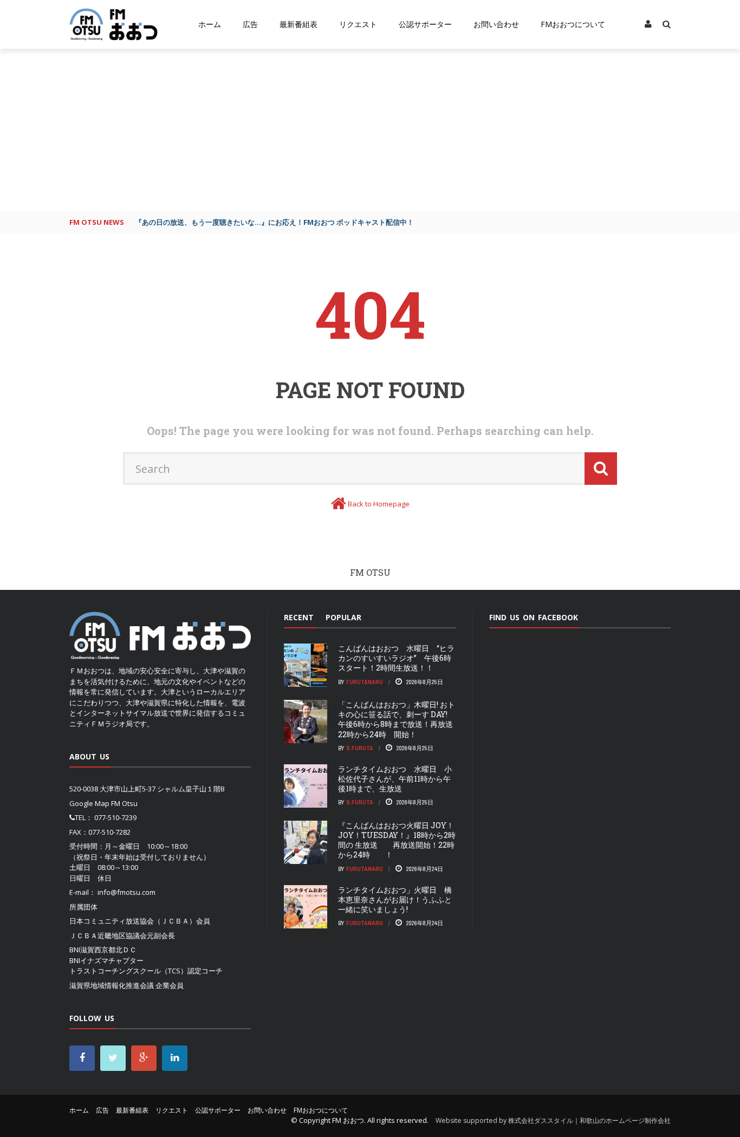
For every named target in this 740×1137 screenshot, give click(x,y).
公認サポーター (425, 24)
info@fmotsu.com (126, 892)
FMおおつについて (573, 24)
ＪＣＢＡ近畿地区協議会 (108, 935)
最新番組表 (298, 24)
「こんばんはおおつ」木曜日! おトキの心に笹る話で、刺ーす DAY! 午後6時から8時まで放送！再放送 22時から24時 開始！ (399, 719)
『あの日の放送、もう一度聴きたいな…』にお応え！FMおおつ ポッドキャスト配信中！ (274, 222)
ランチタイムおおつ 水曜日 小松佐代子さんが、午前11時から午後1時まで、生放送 (395, 779)
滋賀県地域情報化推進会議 (111, 985)
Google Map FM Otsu (103, 803)
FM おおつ (348, 1120)
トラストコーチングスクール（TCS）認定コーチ (146, 971)
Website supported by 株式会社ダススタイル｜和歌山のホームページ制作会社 (553, 1120)
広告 (250, 24)
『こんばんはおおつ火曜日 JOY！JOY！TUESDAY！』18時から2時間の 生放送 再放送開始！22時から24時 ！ (397, 840)
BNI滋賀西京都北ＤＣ (103, 949)
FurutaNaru (364, 682)
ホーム (209, 24)
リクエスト (358, 24)
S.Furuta (359, 748)
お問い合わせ (496, 24)
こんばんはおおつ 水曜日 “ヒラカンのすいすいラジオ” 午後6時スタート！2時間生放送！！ (396, 658)
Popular (343, 617)
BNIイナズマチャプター (106, 960)
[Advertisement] (370, 130)
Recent (299, 617)
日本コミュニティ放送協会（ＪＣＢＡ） (132, 921)
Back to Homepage (379, 504)
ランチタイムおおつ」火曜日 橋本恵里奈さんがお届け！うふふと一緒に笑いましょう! (395, 899)
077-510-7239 (115, 817)
